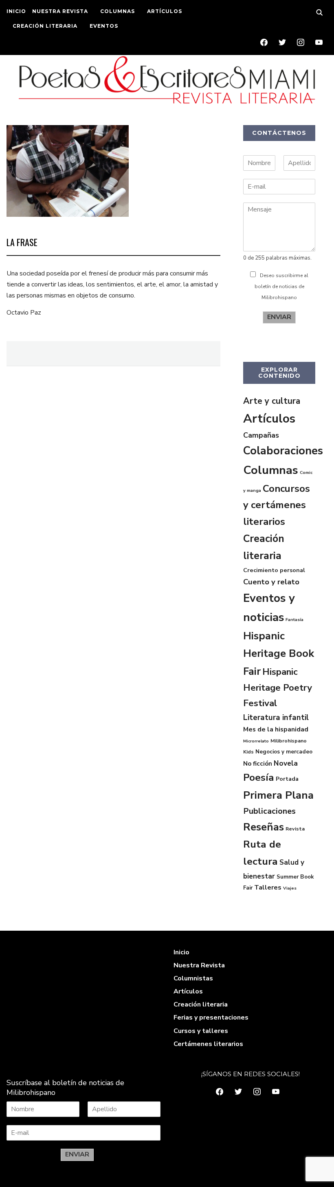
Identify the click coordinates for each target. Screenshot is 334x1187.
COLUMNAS (117, 11)
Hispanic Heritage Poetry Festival (277, 687)
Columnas (270, 470)
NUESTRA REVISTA (60, 11)
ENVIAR (279, 317)
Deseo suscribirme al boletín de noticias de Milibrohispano (282, 286)
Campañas (261, 435)
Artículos (269, 418)
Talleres (267, 887)
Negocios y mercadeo (283, 751)
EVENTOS (104, 26)
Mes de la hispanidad (275, 729)
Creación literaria (201, 1004)
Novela (286, 763)
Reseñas (263, 827)
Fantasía (294, 620)
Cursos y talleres (201, 1030)
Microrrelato (256, 741)
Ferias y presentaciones (211, 1017)
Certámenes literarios (208, 1043)
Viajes (290, 888)
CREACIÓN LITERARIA (45, 26)
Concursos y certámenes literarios (276, 505)
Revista (295, 829)
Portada (287, 779)
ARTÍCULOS (164, 11)
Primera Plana (278, 795)
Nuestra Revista (199, 965)
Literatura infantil (276, 717)
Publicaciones (269, 811)
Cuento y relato (271, 582)
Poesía (258, 777)
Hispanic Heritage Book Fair (278, 653)
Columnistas (193, 978)
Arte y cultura (271, 401)
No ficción (257, 764)
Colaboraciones (283, 450)
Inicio (181, 952)
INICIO (16, 11)
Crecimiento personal (274, 570)
